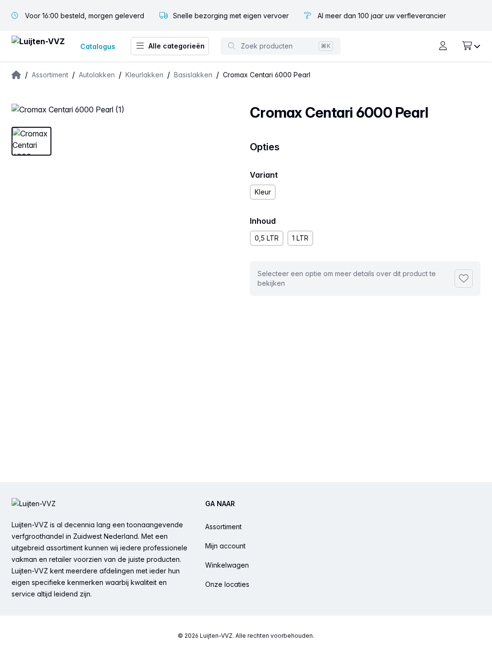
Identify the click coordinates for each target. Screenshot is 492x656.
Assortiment (223, 526)
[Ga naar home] (38, 46)
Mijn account (225, 546)
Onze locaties (227, 584)
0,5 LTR (267, 238)
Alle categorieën (176, 46)
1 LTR (300, 238)
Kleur (263, 192)
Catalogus (97, 46)
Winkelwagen (227, 565)
